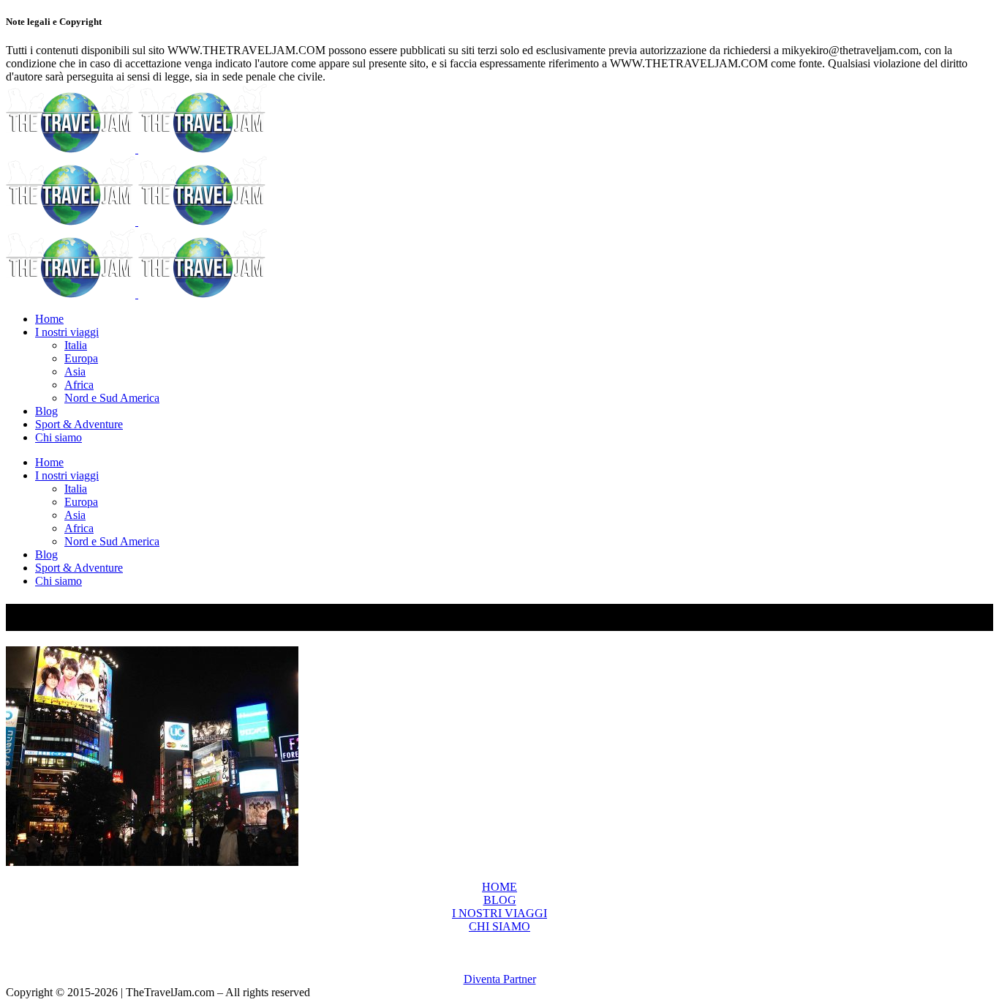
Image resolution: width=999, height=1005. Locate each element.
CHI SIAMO (499, 926)
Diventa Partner (500, 979)
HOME (499, 887)
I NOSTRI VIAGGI (499, 913)
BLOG (499, 900)
